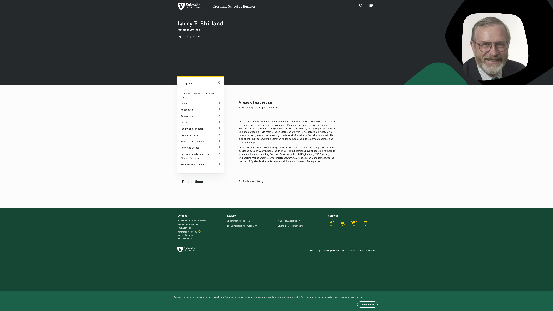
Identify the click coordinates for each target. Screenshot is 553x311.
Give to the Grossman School (291, 226)
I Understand (367, 304)
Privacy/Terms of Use (334, 250)
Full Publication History (251, 181)
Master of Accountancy (289, 221)
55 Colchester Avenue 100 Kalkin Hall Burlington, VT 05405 (187, 228)
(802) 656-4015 (184, 239)
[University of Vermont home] (185, 254)
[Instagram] (354, 223)
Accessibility (314, 250)
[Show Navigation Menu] (371, 5)
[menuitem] (200, 94)
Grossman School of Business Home (197, 95)
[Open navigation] (219, 83)
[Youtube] (342, 223)
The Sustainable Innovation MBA (242, 226)
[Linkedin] (365, 223)
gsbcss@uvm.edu (186, 235)
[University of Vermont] (100, 10)
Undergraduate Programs (239, 221)
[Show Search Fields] (360, 5)
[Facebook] (331, 223)
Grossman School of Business (233, 6)
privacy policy (355, 297)
